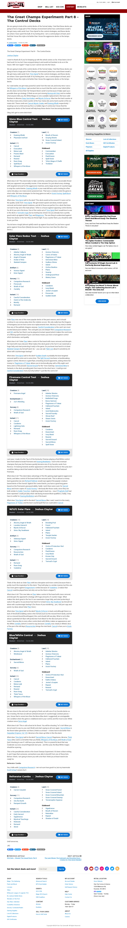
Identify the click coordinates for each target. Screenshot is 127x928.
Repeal (48, 685)
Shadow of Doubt (52, 818)
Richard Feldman (31, 481)
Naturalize (49, 813)
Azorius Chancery (52, 252)
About (67, 911)
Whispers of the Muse (18, 88)
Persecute (17, 284)
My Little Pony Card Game (102, 126)
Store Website (98, 881)
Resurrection (18, 552)
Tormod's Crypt (51, 561)
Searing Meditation (44, 462)
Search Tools (41, 878)
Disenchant (50, 432)
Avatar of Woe (19, 260)
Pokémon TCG (102, 78)
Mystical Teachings (21, 819)
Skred (16, 827)
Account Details (70, 881)
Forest (48, 525)
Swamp (48, 272)
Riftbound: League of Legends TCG (113, 79)
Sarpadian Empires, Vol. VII (17, 733)
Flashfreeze (50, 156)
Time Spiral (34, 74)
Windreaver (18, 654)
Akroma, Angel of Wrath (22, 255)
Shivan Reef (50, 416)
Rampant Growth (20, 803)
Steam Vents (50, 418)
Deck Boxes (90, 143)
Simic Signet (18, 541)
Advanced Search (41, 881)
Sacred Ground (32, 366)
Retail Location (100, 878)
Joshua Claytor (13, 42)
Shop (40, 7)
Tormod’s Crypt (22, 213)
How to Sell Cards (41, 914)
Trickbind (49, 164)
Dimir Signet (18, 273)
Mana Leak (18, 151)
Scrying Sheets (51, 138)
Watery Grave (51, 277)
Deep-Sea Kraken (28, 98)
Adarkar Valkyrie (20, 252)
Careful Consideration (22, 297)
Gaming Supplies (12, 910)
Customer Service (72, 902)
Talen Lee (49, 349)
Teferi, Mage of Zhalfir (54, 161)
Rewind (16, 159)
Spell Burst (18, 164)
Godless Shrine (51, 262)
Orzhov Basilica (51, 267)
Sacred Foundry (51, 413)
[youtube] (91, 868)
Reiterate (17, 822)
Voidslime (17, 568)
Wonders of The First (102, 110)
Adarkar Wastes (51, 393)
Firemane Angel (19, 393)
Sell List (49, 7)
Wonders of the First (13, 899)
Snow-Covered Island (53, 140)
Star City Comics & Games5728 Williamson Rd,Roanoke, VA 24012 (102, 886)
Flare (30, 215)
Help (108, 2)
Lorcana (91, 94)
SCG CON (60, 7)
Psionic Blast (18, 154)
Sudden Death (51, 296)
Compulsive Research (22, 281)
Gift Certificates (109, 143)
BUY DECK (64, 120)
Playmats (89, 147)
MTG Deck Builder (41, 884)
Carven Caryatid (20, 790)
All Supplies (90, 151)
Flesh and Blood (113, 110)
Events (39, 889)
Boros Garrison (51, 401)
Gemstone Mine (51, 260)
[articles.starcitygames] (117, 868)
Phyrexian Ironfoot (20, 138)
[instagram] (101, 868)
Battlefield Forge (52, 398)
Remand (17, 156)
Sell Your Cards (101, 2)
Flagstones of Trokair (53, 257)
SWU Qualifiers (40, 897)
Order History (69, 884)
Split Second (45, 358)
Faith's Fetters (51, 680)
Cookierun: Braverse (113, 125)
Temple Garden (51, 535)
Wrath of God (19, 286)
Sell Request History (71, 887)
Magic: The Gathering (91, 79)
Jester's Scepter (52, 291)
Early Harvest (19, 814)
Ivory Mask (50, 288)
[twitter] (112, 868)
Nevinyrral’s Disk (54, 93)
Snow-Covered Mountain (55, 795)
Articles (38, 904)
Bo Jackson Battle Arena (91, 110)
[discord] (96, 868)
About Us (68, 914)
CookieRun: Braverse (13, 905)
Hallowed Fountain (52, 406)
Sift (11, 332)
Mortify (16, 302)
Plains (48, 270)
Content (70, 7)
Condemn (49, 286)
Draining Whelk (53, 103)
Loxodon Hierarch (20, 525)
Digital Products (109, 147)
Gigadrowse (18, 817)
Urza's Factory (51, 143)
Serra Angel (22, 721)
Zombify (17, 289)
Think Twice (18, 694)
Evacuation (18, 149)
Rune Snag (18, 161)
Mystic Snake (39, 103)
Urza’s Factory (57, 193)
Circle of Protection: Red (55, 546)
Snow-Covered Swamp (54, 797)
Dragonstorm (30, 588)
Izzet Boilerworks (52, 411)
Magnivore (40, 215)
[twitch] (86, 868)
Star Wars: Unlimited (91, 125)
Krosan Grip (50, 556)
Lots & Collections (109, 139)
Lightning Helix (19, 426)
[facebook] (107, 868)
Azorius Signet (19, 271)
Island (48, 265)
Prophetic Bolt (63, 491)
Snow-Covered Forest (54, 790)
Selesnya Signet (20, 539)
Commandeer (51, 151)
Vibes (102, 94)
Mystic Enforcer (44, 98)
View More (102, 301)
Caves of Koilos (51, 255)
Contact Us (68, 897)
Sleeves (89, 139)
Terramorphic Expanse (54, 800)
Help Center (68, 894)
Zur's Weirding (19, 402)
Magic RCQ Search (41, 894)
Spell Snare (50, 159)
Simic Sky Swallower (21, 530)
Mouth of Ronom (52, 135)
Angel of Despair (20, 257)
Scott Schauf (12, 770)
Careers (67, 916)
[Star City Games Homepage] (18, 4)
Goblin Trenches (24, 491)
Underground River (52, 275)
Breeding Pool (51, 523)
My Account (70, 878)
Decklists (81, 7)
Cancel (30, 103)
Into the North (19, 801)
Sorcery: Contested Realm (113, 95)
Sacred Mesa (51, 442)
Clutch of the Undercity (22, 300)
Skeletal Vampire (20, 262)
